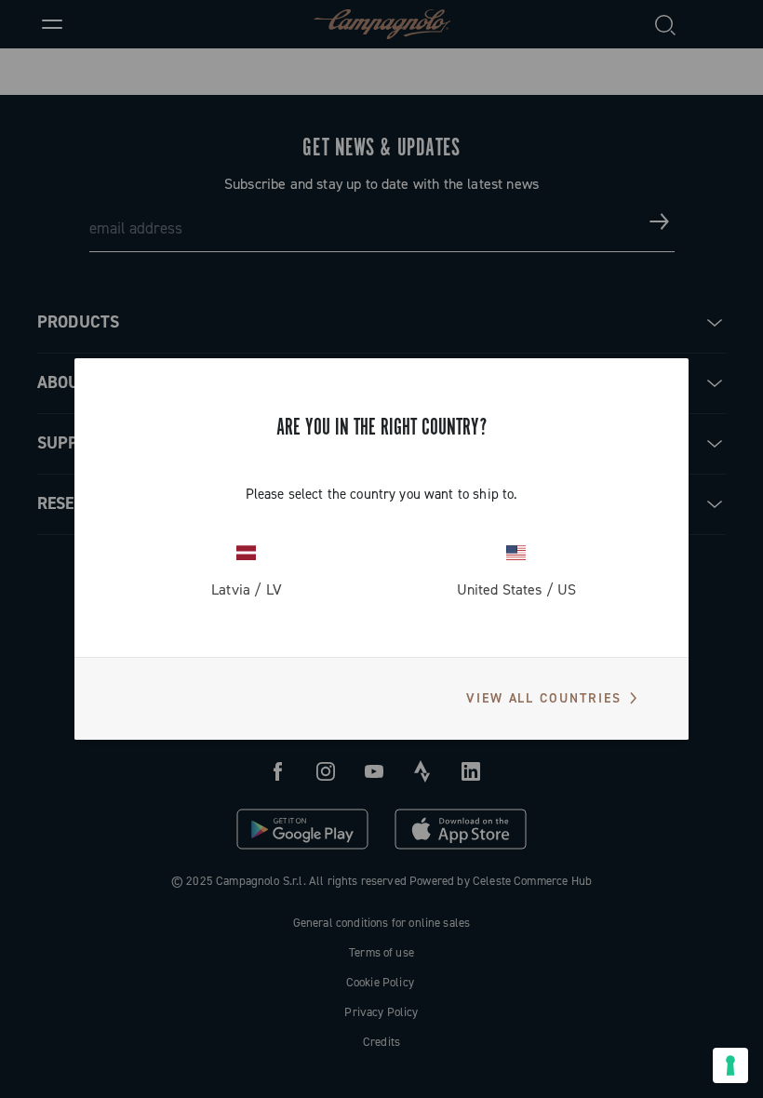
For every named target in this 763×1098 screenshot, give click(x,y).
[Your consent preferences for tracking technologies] (730, 1065)
